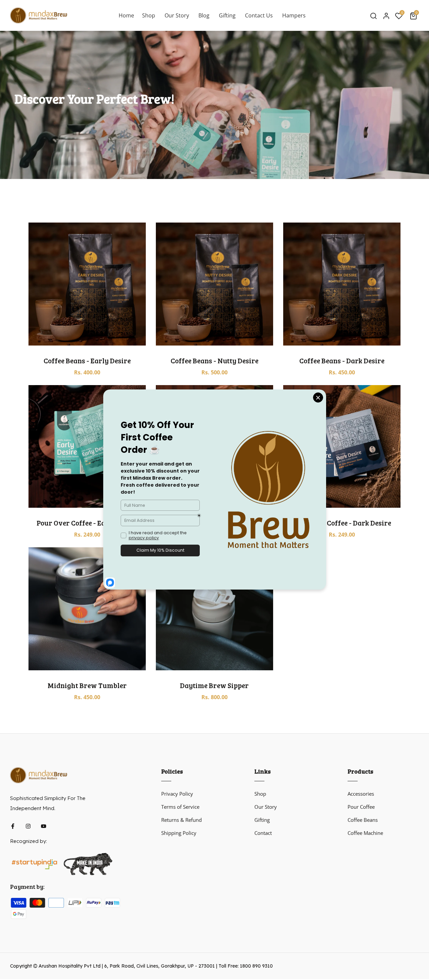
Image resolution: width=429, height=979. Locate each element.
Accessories (361, 793)
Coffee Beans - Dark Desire (341, 360)
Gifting (262, 819)
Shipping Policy (178, 833)
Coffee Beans (363, 819)
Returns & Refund (181, 819)
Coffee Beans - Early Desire (87, 360)
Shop (260, 793)
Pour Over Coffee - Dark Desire (341, 523)
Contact (263, 833)
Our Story (265, 806)
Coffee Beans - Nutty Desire (214, 360)
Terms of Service (180, 806)
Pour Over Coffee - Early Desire (87, 523)
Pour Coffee (361, 806)
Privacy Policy (177, 793)
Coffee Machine (365, 833)
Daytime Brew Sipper (214, 685)
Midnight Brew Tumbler (87, 685)
